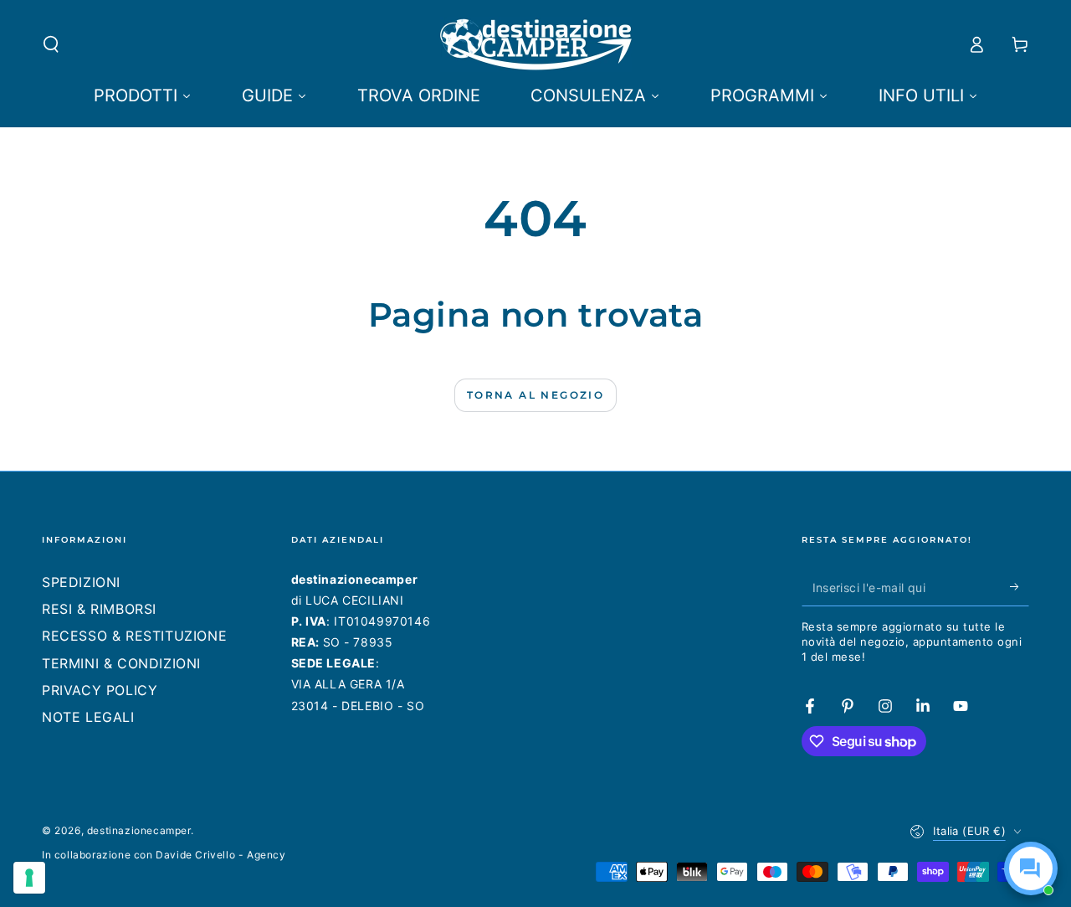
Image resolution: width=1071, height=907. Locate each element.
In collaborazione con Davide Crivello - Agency (164, 854)
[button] (51, 44)
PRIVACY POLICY (99, 690)
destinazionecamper (139, 830)
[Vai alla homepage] (536, 44)
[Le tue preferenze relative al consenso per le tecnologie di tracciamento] (29, 878)
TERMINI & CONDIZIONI (121, 663)
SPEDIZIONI (81, 582)
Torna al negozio (535, 395)
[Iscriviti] (1019, 587)
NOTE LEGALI (88, 717)
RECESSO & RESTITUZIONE (134, 635)
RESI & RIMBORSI (99, 608)
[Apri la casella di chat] (1031, 868)
